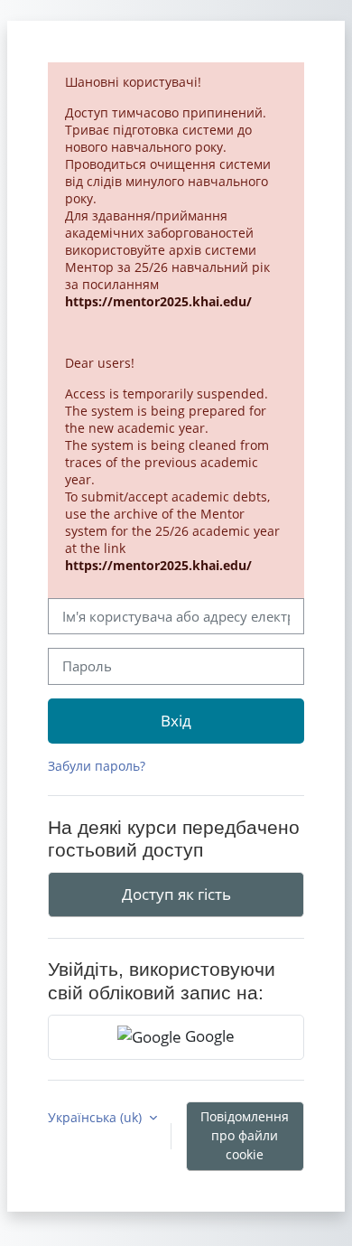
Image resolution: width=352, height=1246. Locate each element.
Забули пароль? (96, 765)
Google (208, 1035)
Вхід (176, 720)
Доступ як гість (176, 893)
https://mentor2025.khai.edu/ (158, 301)
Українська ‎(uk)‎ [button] (96, 1117)
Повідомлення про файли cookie (244, 1135)
